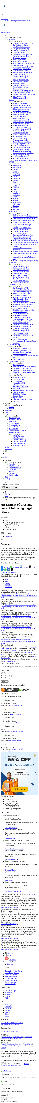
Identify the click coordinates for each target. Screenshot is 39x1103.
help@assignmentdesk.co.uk (21, 21)
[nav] (4, 457)
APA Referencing (18, 436)
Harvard (7, 583)
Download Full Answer (8, 572)
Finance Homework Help (21, 270)
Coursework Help (14, 345)
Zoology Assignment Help (21, 144)
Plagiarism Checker (15, 419)
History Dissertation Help (21, 332)
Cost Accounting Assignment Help (24, 218)
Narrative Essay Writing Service (23, 390)
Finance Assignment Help (21, 222)
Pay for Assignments (19, 58)
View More (31, 894)
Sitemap (3, 1048)
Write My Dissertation (20, 308)
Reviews (11, 471)
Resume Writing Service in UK (22, 72)
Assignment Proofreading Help (22, 370)
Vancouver (8, 587)
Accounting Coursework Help (22, 348)
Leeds (15, 186)
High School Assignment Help (22, 54)
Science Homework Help (21, 277)
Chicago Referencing (19, 441)
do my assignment (9, 661)
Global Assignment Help (20, 76)
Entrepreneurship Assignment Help (24, 220)
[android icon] (13, 1031)
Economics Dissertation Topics (22, 290)
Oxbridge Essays (18, 392)
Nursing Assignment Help (21, 123)
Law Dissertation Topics (20, 295)
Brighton (15, 208)
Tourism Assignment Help (21, 140)
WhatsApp (16, 567)
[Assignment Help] (19, 12)
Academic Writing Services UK (23, 43)
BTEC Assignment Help (20, 98)
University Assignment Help (22, 69)
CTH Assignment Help (20, 138)
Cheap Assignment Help (20, 81)
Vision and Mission (15, 468)
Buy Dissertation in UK (20, 288)
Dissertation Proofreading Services (24, 372)
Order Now (4, 19)
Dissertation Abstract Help (21, 330)
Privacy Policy (18, 1046)
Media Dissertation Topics (21, 301)
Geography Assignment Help (22, 112)
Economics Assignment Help (22, 151)
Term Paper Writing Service (21, 85)
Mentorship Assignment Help (22, 120)
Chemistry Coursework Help (22, 350)
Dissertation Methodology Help (23, 324)
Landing (7, 479)
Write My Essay (18, 388)
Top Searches (5, 967)
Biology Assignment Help (21, 155)
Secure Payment (6, 1040)
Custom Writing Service (20, 65)
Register (3, 32)
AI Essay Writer (14, 423)
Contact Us (12, 473)
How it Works (13, 475)
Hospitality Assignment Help (22, 239)
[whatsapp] (5, 570)
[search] (2, 14)
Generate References (11, 859)
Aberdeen (16, 206)
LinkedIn (25, 567)
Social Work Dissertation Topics (23, 304)
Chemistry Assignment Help (22, 107)
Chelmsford (16, 178)
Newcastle (16, 209)
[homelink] (5, 492)
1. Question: (8, 536)
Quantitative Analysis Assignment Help (25, 242)
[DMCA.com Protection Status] (11, 1065)
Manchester (16, 193)
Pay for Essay (17, 398)
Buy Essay (16, 401)
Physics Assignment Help (21, 125)
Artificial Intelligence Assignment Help (25, 160)
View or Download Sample (9, 907)
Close (15, 487)
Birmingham (17, 165)
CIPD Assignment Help (20, 70)
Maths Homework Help (20, 273)
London (15, 189)
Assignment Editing (19, 365)
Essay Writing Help (15, 374)
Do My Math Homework (21, 282)
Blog (6, 412)
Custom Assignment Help (21, 50)
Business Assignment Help (21, 215)
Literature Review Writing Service (23, 319)
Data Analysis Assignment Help (23, 235)
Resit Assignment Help (20, 59)
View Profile (12, 705)
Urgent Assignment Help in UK (23, 67)
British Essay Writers (19, 394)
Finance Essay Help (19, 377)
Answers (11, 408)
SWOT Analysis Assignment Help (23, 63)
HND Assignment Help (20, 231)
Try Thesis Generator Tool (13, 891)
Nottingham (16, 195)
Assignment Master (19, 83)
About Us (12, 464)
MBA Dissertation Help (20, 299)
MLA (6, 581)
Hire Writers (8, 410)
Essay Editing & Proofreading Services (25, 366)
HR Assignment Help (19, 233)
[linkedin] (8, 570)
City (2, 1001)
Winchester (16, 204)
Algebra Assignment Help (21, 149)
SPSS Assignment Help (20, 158)
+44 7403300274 (6, 21)
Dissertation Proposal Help (21, 317)
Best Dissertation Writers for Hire (23, 310)
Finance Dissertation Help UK (22, 292)
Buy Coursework (18, 359)
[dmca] (24, 690)
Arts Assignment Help (20, 136)
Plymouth (16, 198)
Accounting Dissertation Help (22, 321)
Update (4, 1099)
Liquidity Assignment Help (21, 116)
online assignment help (13, 650)
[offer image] (19, 794)
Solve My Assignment (20, 61)
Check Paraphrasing (11, 828)
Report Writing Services (20, 87)
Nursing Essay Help (19, 383)
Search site (5, 484)
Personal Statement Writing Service (24, 94)
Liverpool (16, 187)
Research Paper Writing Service (23, 91)
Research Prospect (18, 89)
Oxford (15, 197)
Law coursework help (20, 354)
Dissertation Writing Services (14, 971)
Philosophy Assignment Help (22, 142)
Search (7, 487)
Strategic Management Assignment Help (25, 251)
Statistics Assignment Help (21, 134)
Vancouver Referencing (20, 445)
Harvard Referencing (19, 440)
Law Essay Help (18, 381)
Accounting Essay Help (20, 387)
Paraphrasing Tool (14, 418)
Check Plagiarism (10, 838)
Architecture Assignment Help (22, 131)
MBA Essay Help (18, 385)
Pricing (7, 477)
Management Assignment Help (22, 226)
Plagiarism (10, 953)
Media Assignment (19, 118)
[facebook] (2, 570)
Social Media (5, 1035)
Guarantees (12, 469)
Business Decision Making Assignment (25, 217)
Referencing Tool (14, 432)
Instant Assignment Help (20, 78)
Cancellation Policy (7, 1046)
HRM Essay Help (18, 379)
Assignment (12, 39)
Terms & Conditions (7, 1044)
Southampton (17, 202)
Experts (7, 996)
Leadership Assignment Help (22, 224)
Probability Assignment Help (22, 127)
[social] (6, 1037)
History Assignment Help (21, 114)
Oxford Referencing (19, 443)
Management (13, 211)
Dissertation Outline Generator (18, 427)
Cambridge (16, 175)
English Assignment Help (21, 111)
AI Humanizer (13, 429)
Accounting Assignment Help (22, 237)
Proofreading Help (10, 978)
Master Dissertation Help (20, 313)
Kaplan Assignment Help (21, 56)
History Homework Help (21, 281)
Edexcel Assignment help (21, 109)
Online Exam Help (19, 74)
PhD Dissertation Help (20, 315)
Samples (11, 407)
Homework (12, 262)
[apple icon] (4, 1031)
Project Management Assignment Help (25, 240)
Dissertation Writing (15, 284)
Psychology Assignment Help (22, 129)
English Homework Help (21, 268)
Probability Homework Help (22, 279)
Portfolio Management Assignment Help (25, 260)
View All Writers (6, 751)
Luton (15, 191)
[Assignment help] (19, 30)
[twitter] (11, 570)
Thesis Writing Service (20, 339)
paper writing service (19, 96)
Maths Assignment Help (20, 145)
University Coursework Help (22, 352)
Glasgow (15, 182)
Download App (6, 1028)
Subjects (11, 100)
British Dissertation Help (20, 323)
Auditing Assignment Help (21, 105)
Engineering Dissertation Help (22, 326)
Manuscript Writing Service (21, 92)
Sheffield (15, 200)
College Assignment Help (21, 49)
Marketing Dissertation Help (22, 297)
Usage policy (28, 1046)
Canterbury (16, 184)
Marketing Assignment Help (22, 228)
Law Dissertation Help (20, 312)
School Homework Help (20, 275)
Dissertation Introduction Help (22, 328)
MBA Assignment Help (20, 229)
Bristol (15, 171)
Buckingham (17, 173)
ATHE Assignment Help (20, 103)
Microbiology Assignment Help (23, 122)
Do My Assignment (19, 52)
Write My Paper (18, 396)
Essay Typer (13, 421)
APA (6, 579)
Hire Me (19, 705)
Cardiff (15, 176)
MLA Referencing (18, 438)
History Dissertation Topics (21, 293)
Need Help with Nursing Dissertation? (25, 303)
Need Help (4, 1019)
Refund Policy (27, 1044)
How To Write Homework (21, 271)
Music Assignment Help (20, 133)
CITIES (11, 162)
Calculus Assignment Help (21, 147)
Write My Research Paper (21, 80)
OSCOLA (8, 585)
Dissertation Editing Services (22, 368)
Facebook (6, 567)
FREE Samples (9, 992)
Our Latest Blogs (10, 991)
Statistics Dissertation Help (21, 306)
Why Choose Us (14, 466)
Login (8, 32)
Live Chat (10, 964)
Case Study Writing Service (21, 47)
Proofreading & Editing (16, 361)
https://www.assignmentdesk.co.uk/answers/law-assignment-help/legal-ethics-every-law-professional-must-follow (19, 595)
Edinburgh (16, 180)
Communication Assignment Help (23, 153)
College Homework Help (21, 266)
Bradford (15, 169)
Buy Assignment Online (20, 45)
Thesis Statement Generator (17, 430)
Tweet (33, 567)
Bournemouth (17, 167)
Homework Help (10, 984)
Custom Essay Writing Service (22, 399)
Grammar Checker (14, 425)
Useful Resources (6, 987)
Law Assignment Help (20, 156)
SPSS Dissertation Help (20, 334)
